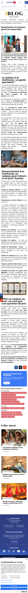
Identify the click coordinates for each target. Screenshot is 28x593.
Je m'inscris (14, 541)
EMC (11, 412)
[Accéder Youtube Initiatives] (18, 551)
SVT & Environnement (7, 397)
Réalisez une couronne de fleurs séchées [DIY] (14, 475)
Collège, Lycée (5, 408)
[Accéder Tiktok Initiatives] (14, 551)
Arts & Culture (15, 401)
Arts (8, 412)
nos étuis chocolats (20, 360)
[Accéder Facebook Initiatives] (4, 551)
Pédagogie (21, 19)
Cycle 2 (17, 408)
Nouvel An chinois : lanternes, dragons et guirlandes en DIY (13, 502)
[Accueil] (11, 2)
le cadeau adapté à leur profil (14, 236)
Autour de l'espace (21, 393)
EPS (14, 412)
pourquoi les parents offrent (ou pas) (14, 86)
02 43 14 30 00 (15, 518)
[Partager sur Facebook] (1, 294)
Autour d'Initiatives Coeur (8, 393)
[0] (16, 367)
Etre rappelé (20, 526)
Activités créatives (16, 23)
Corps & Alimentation (7, 404)
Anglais (16, 397)
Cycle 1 (12, 408)
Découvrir (6, 383)
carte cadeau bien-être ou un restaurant (14, 258)
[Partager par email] (1, 300)
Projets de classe (6, 401)
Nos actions (4, 19)
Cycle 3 (22, 408)
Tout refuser (14, 588)
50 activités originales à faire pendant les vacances (13, 448)
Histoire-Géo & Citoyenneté (9, 399)
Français (18, 412)
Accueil (3, 23)
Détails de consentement (6, 580)
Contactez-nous (9, 526)
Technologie (11, 417)
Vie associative (12, 19)
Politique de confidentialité (7, 582)
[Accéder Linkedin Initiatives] (24, 551)
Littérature (21, 397)
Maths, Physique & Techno (8, 395)
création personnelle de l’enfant (14, 321)
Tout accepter (14, 586)
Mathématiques (18, 414)
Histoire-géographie (7, 414)
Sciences (4, 417)
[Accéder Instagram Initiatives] (9, 551)
